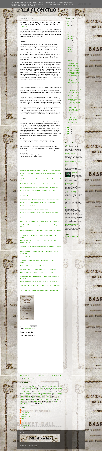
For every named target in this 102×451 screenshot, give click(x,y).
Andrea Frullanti (25, 410)
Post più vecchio (57, 375)
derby (40, 389)
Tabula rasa (67, 145)
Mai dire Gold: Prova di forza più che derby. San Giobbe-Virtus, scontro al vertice (39, 184)
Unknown (23, 427)
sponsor (58, 399)
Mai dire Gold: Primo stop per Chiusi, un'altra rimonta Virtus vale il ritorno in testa (39, 199)
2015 (68, 136)
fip (56, 389)
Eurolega (45, 389)
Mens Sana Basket (46, 395)
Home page (40, 375)
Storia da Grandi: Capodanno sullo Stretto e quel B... (74, 123)
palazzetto (49, 396)
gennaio (70, 60)
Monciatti (28, 396)
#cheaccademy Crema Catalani (77, 173)
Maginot (49, 393)
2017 (68, 131)
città (61, 386)
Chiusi (25, 328)
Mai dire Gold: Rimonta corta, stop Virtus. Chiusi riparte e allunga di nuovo (38, 190)
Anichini (29, 385)
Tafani (48, 401)
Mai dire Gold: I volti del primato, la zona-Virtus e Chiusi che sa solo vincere (39, 212)
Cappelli (45, 386)
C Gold (32, 386)
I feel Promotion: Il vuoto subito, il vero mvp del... (74, 93)
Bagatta (60, 385)
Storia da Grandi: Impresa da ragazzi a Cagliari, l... (74, 113)
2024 (68, 25)
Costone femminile (57, 388)
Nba (39, 396)
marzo (69, 56)
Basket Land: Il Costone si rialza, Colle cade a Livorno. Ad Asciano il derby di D (39, 187)
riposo (59, 397)
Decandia (35, 389)
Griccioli (48, 391)
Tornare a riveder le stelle (70, 191)
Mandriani (59, 393)
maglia (54, 393)
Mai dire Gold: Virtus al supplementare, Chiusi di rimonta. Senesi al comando (39, 221)
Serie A (29, 399)
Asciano (35, 385)
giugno (70, 49)
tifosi (57, 401)
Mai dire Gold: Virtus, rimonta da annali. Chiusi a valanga (34, 265)
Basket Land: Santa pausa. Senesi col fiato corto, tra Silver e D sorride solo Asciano (40, 170)
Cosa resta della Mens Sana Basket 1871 (74, 120)
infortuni (60, 391)
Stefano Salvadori (25, 425)
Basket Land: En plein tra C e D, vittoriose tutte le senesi (34, 209)
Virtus (38, 328)
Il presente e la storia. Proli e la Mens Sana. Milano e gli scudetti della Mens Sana (73, 163)
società (51, 399)
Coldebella (23, 388)
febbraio (70, 58)
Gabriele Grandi (24, 418)
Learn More (82, 4)
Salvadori (22, 399)
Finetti (53, 389)
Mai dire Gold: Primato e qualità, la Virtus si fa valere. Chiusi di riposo (37, 272)
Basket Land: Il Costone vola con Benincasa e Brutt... (74, 99)
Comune (34, 388)
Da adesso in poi (69, 207)
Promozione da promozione (71, 224)
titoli (21, 403)
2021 (68, 32)
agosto (69, 45)
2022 (68, 30)
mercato (57, 395)
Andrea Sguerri (24, 414)
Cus (26, 389)
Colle (28, 388)
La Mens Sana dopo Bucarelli (71, 216)
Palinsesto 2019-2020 (25, 257)
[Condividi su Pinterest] (36, 326)
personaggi (22, 397)
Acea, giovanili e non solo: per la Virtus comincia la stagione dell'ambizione (39, 290)
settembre (70, 43)
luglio (69, 47)
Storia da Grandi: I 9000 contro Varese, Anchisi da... (75, 96)
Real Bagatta (68, 199)
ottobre (70, 40)
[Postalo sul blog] (32, 326)
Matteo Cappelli (24, 423)
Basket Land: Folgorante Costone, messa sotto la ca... (74, 86)
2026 (68, 21)
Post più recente (24, 375)
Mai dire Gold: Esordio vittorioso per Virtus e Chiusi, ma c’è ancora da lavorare (40, 281)
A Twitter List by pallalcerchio (72, 236)
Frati (21, 391)
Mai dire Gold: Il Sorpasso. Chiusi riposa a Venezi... (74, 72)
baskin (22, 386)
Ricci (55, 397)
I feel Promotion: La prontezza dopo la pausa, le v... (75, 116)
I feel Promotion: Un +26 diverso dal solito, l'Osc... (74, 76)
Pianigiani (29, 397)
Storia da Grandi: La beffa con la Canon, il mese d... (75, 83)
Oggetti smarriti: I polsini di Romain (74, 79)
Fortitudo (60, 389)
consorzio (40, 388)
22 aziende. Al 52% (69, 183)
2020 (68, 34)
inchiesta (54, 391)
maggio (70, 51)
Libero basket (34, 393)
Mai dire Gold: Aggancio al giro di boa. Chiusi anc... (75, 89)
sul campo (34, 328)
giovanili (37, 391)
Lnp (39, 393)
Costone (47, 388)
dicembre (70, 36)
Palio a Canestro (57, 396)
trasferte (26, 403)
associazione (42, 385)
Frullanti (29, 328)
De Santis (30, 389)
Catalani (51, 386)
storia (29, 401)
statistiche (22, 401)
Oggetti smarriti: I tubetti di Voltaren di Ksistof (74, 110)
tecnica (52, 401)
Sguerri (41, 399)
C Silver (39, 386)
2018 (68, 129)
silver (47, 399)
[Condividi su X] (33, 326)
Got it (89, 4)
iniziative (22, 393)
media (37, 394)
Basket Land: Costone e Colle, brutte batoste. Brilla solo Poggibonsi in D (38, 269)
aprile (69, 53)
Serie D (35, 399)
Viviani (40, 403)
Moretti (34, 396)
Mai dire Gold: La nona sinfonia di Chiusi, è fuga (32, 205)
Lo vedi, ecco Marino (70, 153)
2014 (68, 138)
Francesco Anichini (25, 416)
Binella (26, 386)
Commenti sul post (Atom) (30, 378)
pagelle (43, 396)
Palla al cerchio (36, 10)
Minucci (21, 396)
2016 (68, 133)
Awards (56, 385)
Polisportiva (42, 397)
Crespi (23, 389)
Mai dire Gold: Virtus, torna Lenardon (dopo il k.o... (74, 103)
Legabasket (28, 393)
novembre (70, 38)
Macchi (44, 393)
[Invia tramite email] (30, 326)
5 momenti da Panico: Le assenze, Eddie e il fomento (74, 66)
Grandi (42, 391)
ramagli (49, 397)
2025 (68, 23)
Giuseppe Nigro (24, 421)
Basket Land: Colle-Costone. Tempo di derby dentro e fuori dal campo (37, 202)
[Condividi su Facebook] (35, 326)
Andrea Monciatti (25, 412)
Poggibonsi (34, 397)
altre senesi (22, 385)
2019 (68, 127)
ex (49, 389)
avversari (49, 385)
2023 (68, 28)
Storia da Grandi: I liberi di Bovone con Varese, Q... (74, 62)
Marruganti (24, 394)
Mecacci (32, 394)
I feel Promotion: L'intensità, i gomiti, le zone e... (74, 106)
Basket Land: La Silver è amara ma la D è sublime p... (75, 69)
